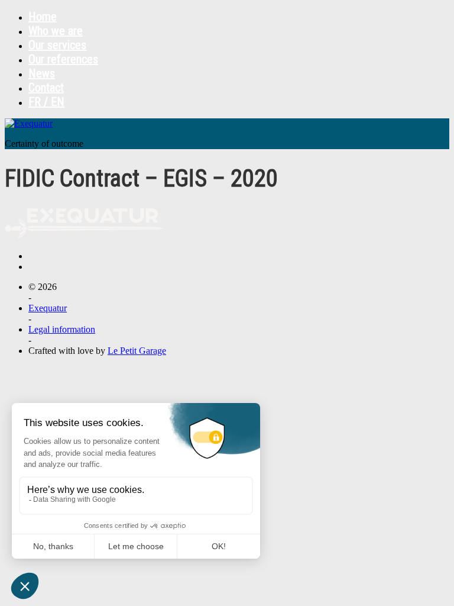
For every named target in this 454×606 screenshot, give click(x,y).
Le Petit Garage (137, 351)
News (41, 73)
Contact (46, 87)
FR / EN (46, 102)
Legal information (61, 329)
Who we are (55, 31)
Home (42, 16)
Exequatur (47, 308)
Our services (57, 45)
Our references (63, 59)
